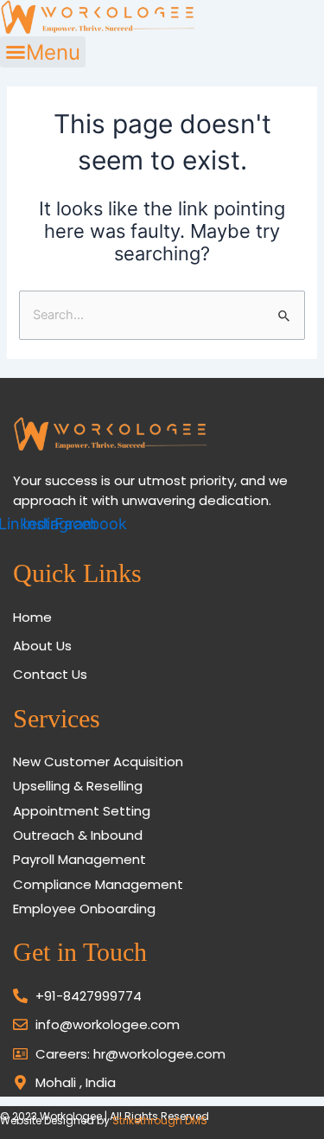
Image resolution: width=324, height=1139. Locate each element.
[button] (43, 51)
